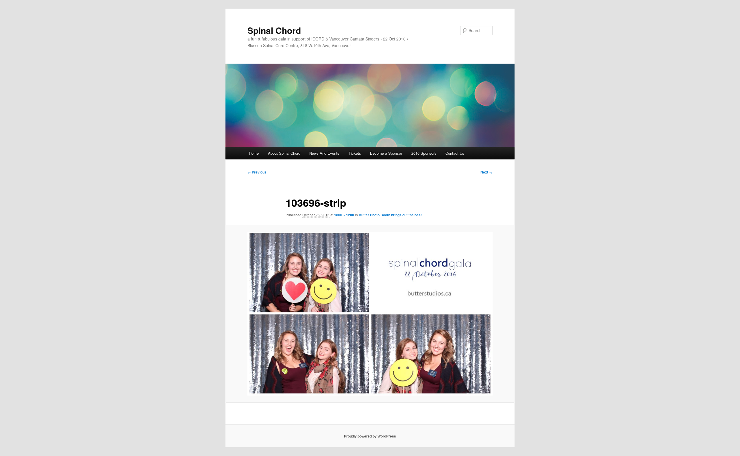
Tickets (355, 153)
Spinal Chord (274, 30)
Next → (486, 172)
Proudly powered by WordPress (370, 436)
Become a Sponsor (386, 153)
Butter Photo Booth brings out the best (390, 214)
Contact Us (454, 153)
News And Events (324, 153)
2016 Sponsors (423, 153)
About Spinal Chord (284, 153)
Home (254, 153)
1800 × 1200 (344, 214)
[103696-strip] (370, 314)
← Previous (257, 172)
